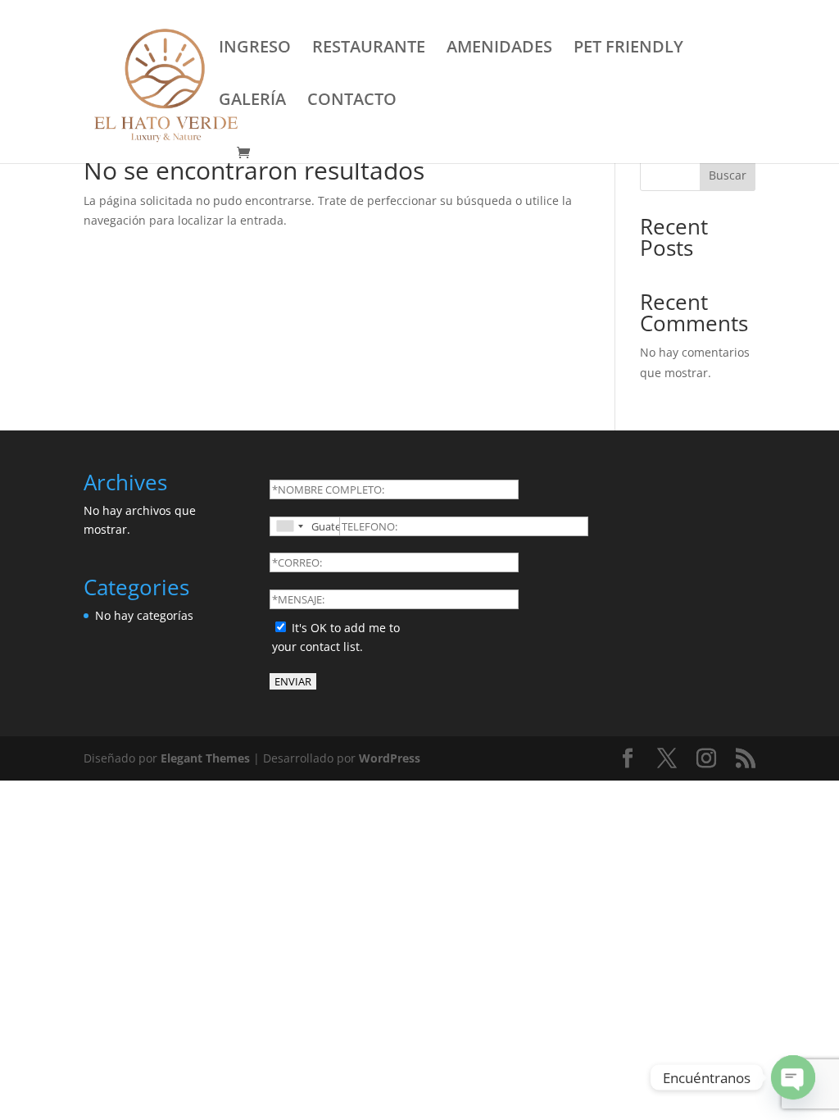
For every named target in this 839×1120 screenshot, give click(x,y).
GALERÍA (252, 101)
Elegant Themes (205, 758)
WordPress (389, 758)
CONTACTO (352, 101)
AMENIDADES (499, 49)
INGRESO (255, 49)
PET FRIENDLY (628, 49)
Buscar (727, 175)
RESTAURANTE (368, 49)
